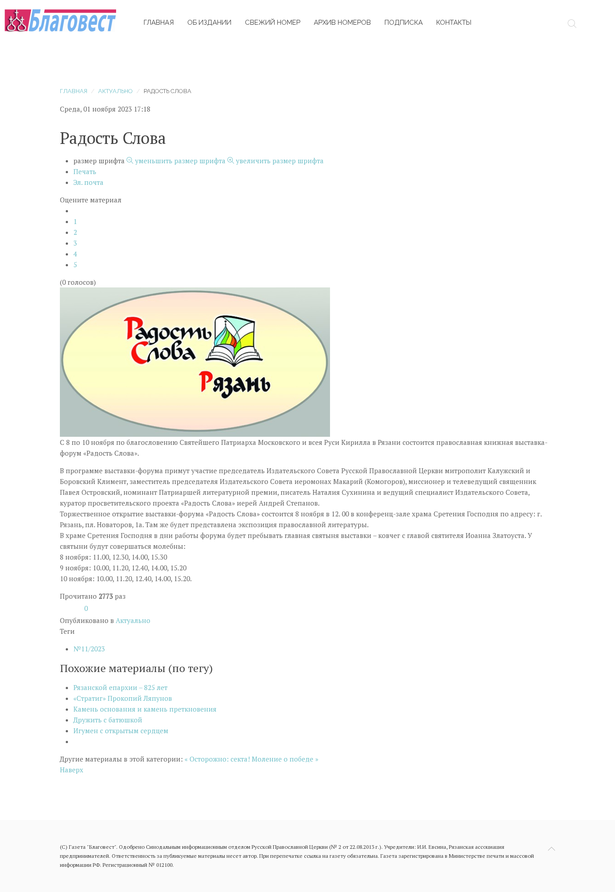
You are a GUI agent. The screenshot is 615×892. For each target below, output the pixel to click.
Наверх (71, 769)
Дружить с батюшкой (107, 719)
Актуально (115, 91)
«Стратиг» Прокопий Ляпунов (122, 698)
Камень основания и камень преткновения (145, 708)
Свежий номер (272, 22)
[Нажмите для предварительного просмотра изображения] (195, 361)
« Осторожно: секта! (217, 758)
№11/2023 (89, 648)
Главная (159, 22)
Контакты (453, 22)
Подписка (403, 22)
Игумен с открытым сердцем (120, 730)
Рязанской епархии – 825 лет (120, 687)
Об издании (209, 22)
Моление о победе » (285, 758)
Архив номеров (342, 22)
